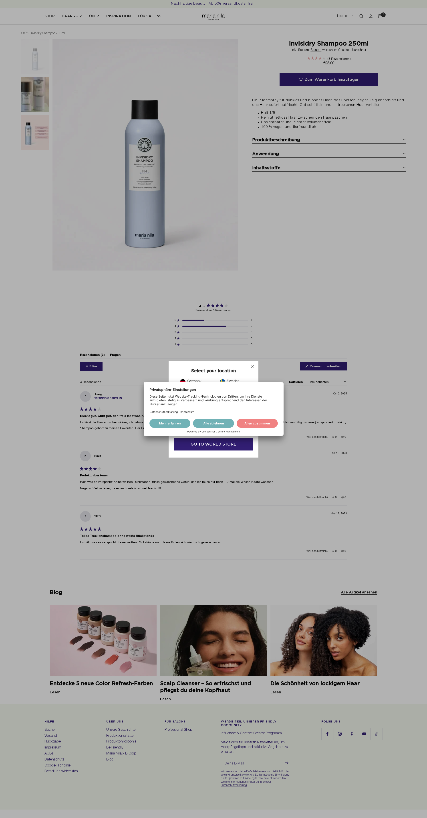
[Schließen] (252, 366)
